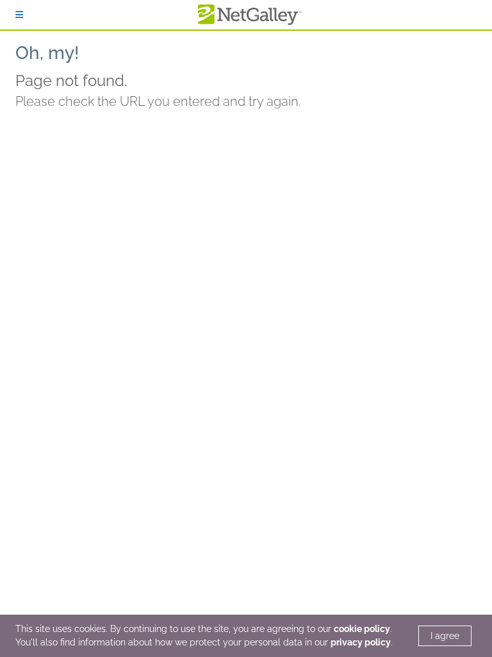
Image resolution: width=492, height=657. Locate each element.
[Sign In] (19, 15)
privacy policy (361, 642)
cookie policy (362, 629)
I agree (444, 636)
